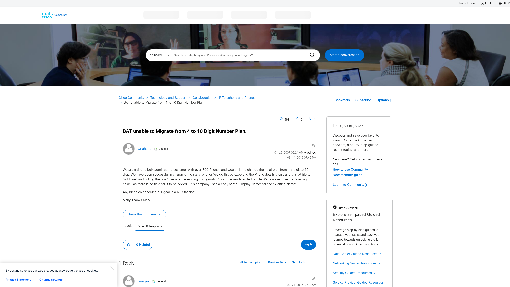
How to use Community (350, 169)
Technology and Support (168, 97)
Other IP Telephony (150, 226)
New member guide (347, 175)
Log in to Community (349, 185)
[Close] (112, 268)
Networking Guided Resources (354, 263)
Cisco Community (131, 97)
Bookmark (342, 100)
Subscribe (363, 100)
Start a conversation (344, 55)
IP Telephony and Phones (236, 97)
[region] (58, 275)
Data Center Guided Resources (355, 254)
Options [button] (383, 100)
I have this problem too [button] (144, 214)
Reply (308, 244)
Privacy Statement (18, 279)
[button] (128, 244)
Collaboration (202, 97)
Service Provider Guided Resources (358, 282)
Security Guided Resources (352, 273)
